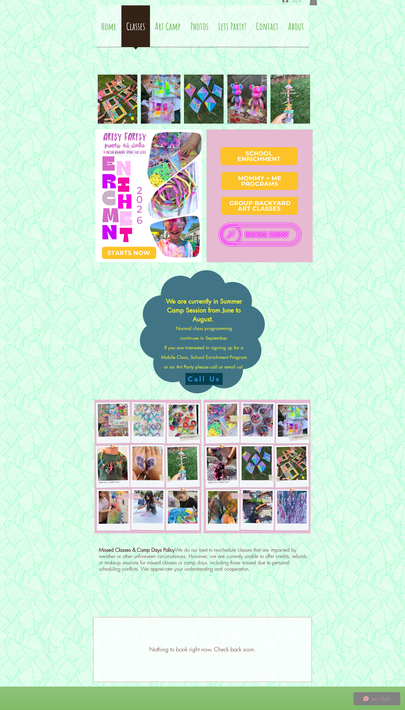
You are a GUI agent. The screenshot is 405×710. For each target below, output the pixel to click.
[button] (117, 99)
